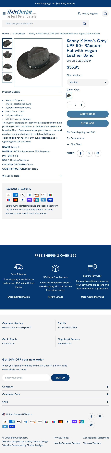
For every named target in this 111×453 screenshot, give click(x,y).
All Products (18, 33)
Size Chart (76, 144)
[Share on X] (89, 153)
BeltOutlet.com (19, 437)
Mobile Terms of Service (67, 443)
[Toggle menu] (4, 13)
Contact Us (8, 343)
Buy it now (87, 123)
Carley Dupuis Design (36, 441)
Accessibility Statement (96, 437)
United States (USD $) (17, 414)
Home (5, 33)
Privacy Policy (61, 437)
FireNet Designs (35, 445)
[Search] (84, 23)
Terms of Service (92, 443)
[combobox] (45, 23)
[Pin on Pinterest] (97, 153)
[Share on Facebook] (80, 153)
